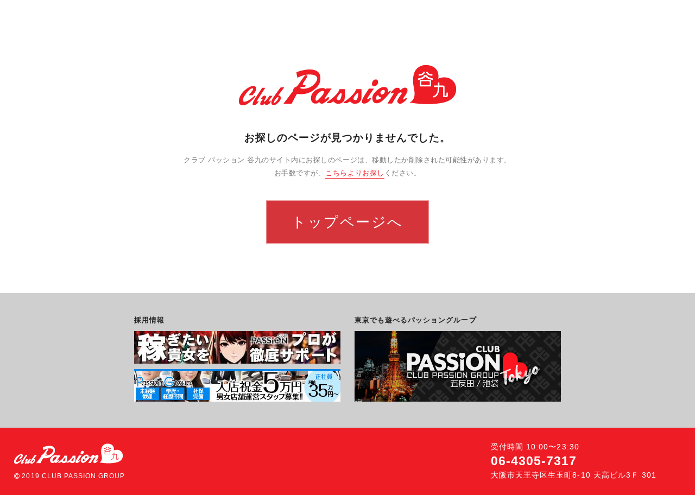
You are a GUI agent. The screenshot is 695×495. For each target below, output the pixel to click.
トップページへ (347, 222)
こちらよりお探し (354, 173)
